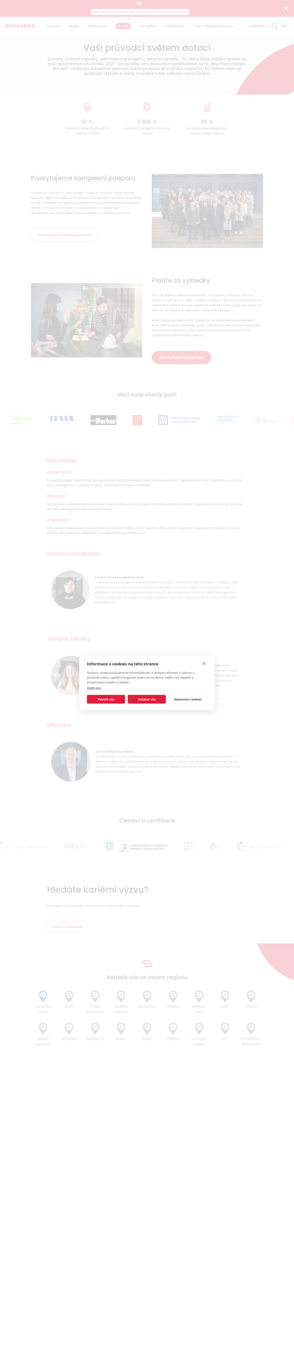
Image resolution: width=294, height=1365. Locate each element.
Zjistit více (94, 688)
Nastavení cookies (188, 699)
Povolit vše (106, 699)
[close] (204, 663)
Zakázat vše (147, 699)
